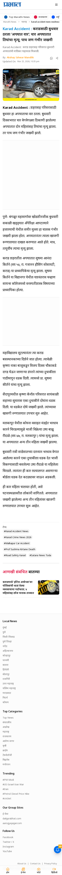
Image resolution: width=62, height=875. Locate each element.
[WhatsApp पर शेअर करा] (51, 58)
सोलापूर (6, 674)
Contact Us (35, 863)
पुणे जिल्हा (7, 641)
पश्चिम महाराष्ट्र (9, 688)
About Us (21, 863)
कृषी (4, 745)
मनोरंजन (6, 764)
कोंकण (6, 702)
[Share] (57, 58)
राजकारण (7, 736)
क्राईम (5, 750)
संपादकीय (7, 722)
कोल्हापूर (6, 655)
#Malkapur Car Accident (17, 543)
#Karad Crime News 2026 (17, 537)
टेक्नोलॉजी (7, 755)
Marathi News (9, 22)
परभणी (6, 660)
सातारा (5, 664)
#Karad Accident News (16, 531)
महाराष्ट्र (24, 22)
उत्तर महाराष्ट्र (8, 683)
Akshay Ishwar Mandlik (20, 57)
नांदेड (5, 646)
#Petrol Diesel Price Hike (16, 793)
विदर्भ (5, 697)
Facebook (8, 837)
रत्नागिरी (6, 678)
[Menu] (56, 5)
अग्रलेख (6, 727)
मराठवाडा (7, 692)
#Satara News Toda (40, 555)
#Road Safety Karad (15, 555)
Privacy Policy (50, 863)
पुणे (4, 632)
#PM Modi (8, 779)
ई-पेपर (5, 813)
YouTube (7, 851)
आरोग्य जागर (8, 741)
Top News (8, 717)
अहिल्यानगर (8, 650)
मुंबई (5, 627)
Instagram (8, 846)
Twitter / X (8, 841)
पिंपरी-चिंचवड (9, 636)
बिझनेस (6, 759)
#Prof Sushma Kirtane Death (19, 549)
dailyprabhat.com (12, 818)
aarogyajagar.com (12, 823)
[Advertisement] (31, 174)
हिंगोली (6, 669)
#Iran (5, 789)
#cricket (7, 798)
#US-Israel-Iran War (13, 784)
